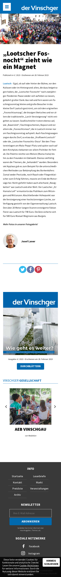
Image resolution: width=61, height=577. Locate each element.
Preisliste (17, 488)
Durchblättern (30, 366)
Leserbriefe (39, 476)
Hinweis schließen (51, 562)
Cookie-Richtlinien (29, 565)
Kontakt (17, 482)
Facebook (34, 546)
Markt (39, 482)
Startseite (17, 476)
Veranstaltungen (39, 488)
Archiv (17, 494)
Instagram (34, 553)
